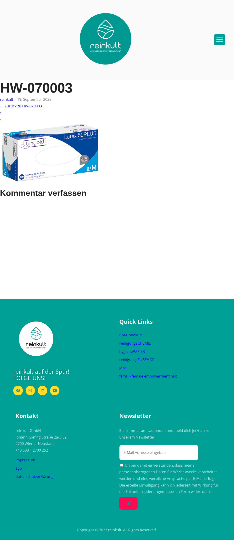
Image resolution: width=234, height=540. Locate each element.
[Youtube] (55, 390)
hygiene (132, 351)
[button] (105, 39)
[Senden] (128, 503)
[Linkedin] (42, 390)
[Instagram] (30, 390)
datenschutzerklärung (34, 476)
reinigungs (135, 343)
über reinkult (130, 335)
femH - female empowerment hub (148, 376)
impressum (25, 460)
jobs (123, 367)
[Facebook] (18, 390)
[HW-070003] (52, 184)
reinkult (6, 99)
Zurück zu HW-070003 (21, 106)
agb (19, 468)
